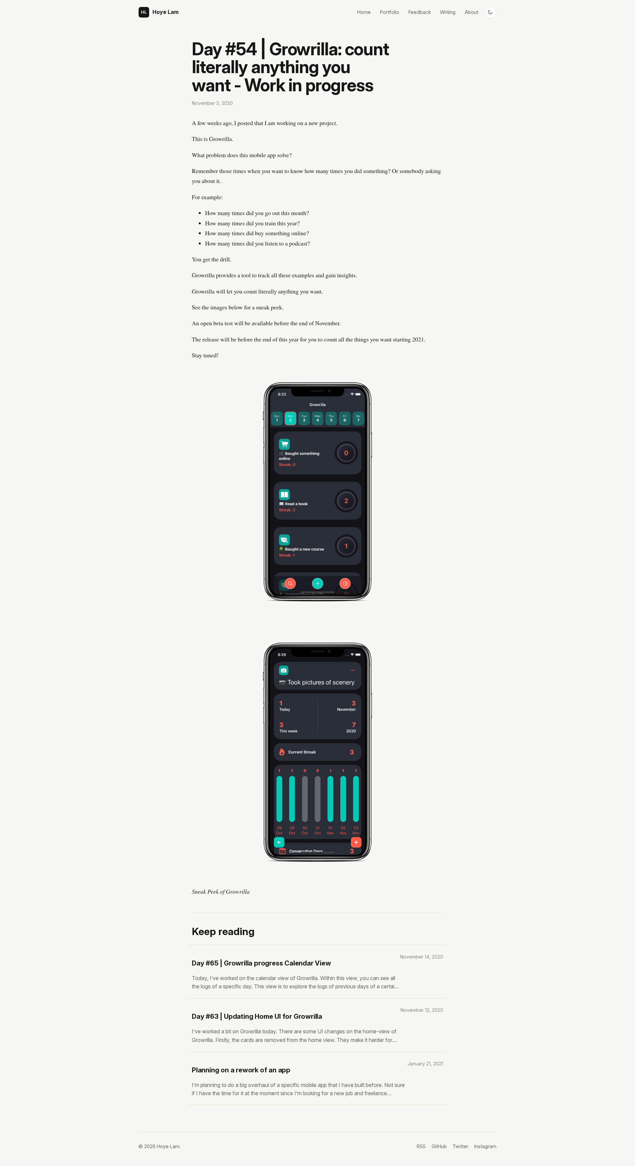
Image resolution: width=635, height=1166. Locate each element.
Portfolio (389, 12)
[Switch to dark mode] (490, 12)
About (471, 12)
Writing (447, 12)
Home (364, 12)
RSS (421, 1146)
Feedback (419, 12)
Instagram (485, 1146)
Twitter (460, 1146)
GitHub (439, 1146)
